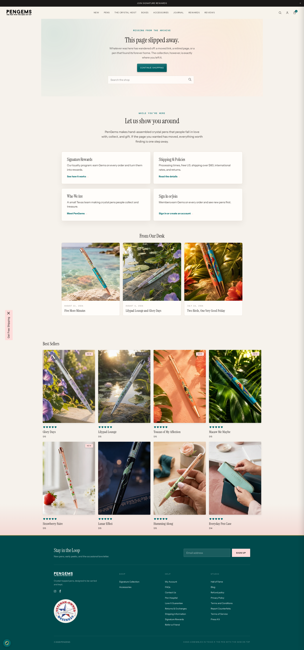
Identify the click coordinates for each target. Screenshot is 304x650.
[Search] (280, 12)
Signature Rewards (174, 619)
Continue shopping (152, 68)
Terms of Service (219, 614)
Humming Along (163, 524)
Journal (178, 12)
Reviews (210, 12)
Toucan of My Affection (167, 432)
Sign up (241, 553)
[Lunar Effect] (124, 478)
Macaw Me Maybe (219, 432)
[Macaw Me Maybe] (235, 386)
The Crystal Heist (125, 12)
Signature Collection (129, 581)
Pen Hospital (171, 597)
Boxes (145, 12)
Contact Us (170, 592)
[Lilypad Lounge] (124, 386)
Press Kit (215, 619)
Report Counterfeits (221, 608)
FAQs (167, 587)
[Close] (8, 313)
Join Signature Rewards (152, 3)
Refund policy (217, 592)
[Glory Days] (69, 386)
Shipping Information (175, 614)
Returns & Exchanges (176, 608)
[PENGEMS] (19, 12)
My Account (171, 581)
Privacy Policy (217, 597)
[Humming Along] (180, 478)
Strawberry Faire (53, 524)
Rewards (194, 12)
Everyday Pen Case (220, 524)
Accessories (161, 12)
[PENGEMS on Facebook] (60, 591)
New (96, 12)
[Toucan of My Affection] (180, 386)
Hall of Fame (217, 581)
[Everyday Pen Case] (235, 478)
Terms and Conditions (222, 603)
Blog (213, 587)
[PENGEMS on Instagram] (55, 591)
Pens (107, 12)
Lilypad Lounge (107, 432)
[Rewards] (7, 643)
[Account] (287, 12)
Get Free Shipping (8, 327)
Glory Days (49, 432)
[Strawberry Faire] (69, 478)
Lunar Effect (105, 524)
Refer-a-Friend (172, 624)
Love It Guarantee (174, 603)
